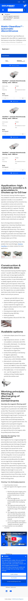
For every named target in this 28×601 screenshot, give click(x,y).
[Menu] (3, 10)
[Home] (8, 6)
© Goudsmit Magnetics (17, 599)
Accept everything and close (14, 581)
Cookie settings (14, 574)
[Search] (24, 10)
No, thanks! (14, 578)
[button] (14, 554)
